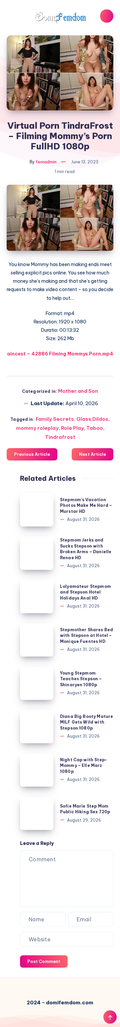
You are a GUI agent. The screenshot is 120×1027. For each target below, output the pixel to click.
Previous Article (32, 454)
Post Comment (43, 961)
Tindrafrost (60, 437)
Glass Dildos (92, 419)
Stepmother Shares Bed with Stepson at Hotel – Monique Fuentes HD (86, 635)
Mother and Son (78, 391)
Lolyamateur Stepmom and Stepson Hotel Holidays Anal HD (85, 592)
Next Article (92, 454)
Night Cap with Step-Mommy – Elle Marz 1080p (83, 765)
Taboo (94, 428)
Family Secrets (55, 419)
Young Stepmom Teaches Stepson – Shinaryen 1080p (81, 679)
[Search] (106, 16)
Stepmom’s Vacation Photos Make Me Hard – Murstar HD (86, 505)
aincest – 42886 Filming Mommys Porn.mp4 (60, 354)
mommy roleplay (37, 428)
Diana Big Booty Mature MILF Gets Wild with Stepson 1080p (86, 722)
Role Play (72, 428)
